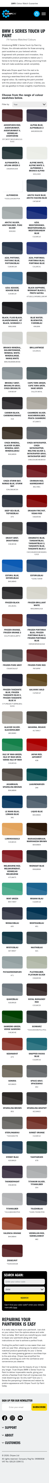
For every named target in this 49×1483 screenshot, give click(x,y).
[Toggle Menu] (44, 14)
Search (24, 1297)
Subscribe (39, 1407)
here (15, 1307)
